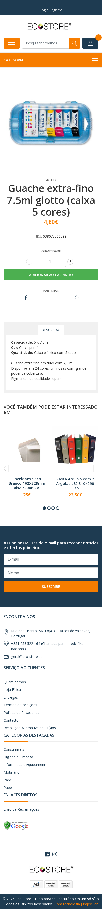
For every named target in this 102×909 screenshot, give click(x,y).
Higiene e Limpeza (18, 757)
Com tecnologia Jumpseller (76, 904)
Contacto (11, 720)
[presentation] (5, 468)
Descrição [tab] (51, 329)
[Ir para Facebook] (47, 854)
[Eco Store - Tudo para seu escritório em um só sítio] (49, 26)
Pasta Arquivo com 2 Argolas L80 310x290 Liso (75, 483)
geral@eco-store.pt (26, 656)
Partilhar (51, 291)
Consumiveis (14, 749)
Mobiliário (12, 772)
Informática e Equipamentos (26, 764)
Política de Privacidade (22, 712)
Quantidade (51, 251)
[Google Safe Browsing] (16, 825)
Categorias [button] (14, 60)
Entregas (11, 697)
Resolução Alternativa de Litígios (30, 727)
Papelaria (11, 787)
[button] (44, 508)
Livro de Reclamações (21, 809)
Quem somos (15, 682)
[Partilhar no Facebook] (26, 297)
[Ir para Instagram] (54, 854)
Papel (8, 780)
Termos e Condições (20, 704)
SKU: (39, 236)
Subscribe (51, 586)
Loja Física (12, 689)
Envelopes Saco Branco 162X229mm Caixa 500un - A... (27, 483)
